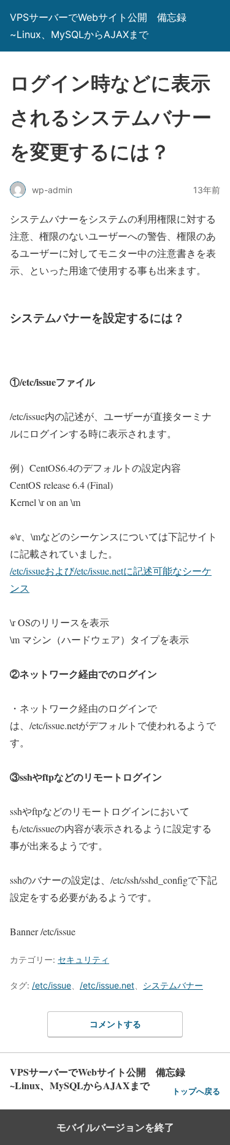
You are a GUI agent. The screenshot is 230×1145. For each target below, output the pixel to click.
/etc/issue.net (107, 985)
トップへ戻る (196, 1091)
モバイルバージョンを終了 (115, 1127)
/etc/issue (51, 985)
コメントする (115, 1024)
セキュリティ (83, 959)
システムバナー (173, 985)
